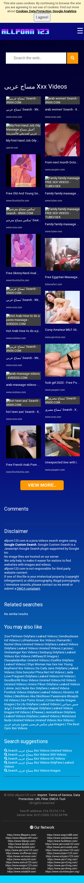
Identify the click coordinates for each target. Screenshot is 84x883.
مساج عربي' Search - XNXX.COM (27, 109)
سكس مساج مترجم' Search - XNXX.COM (33, 220)
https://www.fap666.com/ (21, 847)
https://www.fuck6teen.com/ (62, 841)
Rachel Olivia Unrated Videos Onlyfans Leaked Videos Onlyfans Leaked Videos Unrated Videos (41, 646)
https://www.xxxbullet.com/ (21, 859)
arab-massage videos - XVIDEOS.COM (32, 385)
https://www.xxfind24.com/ (21, 868)
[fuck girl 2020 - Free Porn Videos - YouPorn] (62, 376)
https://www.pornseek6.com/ (62, 847)
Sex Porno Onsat (32, 700)
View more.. (42, 485)
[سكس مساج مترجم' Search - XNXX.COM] (23, 213)
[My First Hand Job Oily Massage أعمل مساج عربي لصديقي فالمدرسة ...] (23, 133)
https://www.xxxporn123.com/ (21, 865)
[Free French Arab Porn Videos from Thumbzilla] (23, 457)
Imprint (42, 795)
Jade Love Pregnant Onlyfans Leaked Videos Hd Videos (39, 674)
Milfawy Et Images (44, 656)
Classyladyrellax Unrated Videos (26, 660)
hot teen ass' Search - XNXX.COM (29, 412)
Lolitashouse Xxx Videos (38, 640)
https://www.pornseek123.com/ (62, 844)
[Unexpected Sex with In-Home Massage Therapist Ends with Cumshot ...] (62, 455)
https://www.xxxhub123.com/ (22, 862)
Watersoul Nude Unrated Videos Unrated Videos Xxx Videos (40, 718)
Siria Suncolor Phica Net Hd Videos (40, 672)
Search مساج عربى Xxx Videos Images (33, 771)
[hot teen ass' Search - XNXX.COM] (23, 405)
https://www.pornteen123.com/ (62, 850)
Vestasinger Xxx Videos (20, 652)
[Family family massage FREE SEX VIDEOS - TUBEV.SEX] (62, 186)
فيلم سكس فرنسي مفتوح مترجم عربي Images (34, 724)
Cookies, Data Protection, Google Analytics (46, 11)
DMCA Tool (57, 799)
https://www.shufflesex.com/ (21, 853)
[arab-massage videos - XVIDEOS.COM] (23, 378)
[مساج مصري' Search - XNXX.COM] (62, 402)
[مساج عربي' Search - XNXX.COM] (23, 102)
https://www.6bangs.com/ (22, 841)
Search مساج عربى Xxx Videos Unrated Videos (39, 751)
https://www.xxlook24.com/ (21, 871)
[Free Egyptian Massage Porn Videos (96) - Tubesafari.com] (62, 270)
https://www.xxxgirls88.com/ (62, 834)
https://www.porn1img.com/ (62, 859)
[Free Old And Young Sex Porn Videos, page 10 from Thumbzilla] (23, 186)
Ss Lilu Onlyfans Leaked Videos (38, 704)
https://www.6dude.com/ (21, 844)
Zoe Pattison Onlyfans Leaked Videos (30, 636)
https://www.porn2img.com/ (62, 862)
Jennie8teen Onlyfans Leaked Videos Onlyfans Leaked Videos (40, 714)
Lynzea (67, 648)
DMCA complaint (28, 589)
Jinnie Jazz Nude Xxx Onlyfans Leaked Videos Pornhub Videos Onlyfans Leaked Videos (36, 690)
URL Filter (41, 799)
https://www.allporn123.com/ (62, 853)
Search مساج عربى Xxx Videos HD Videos (36, 759)
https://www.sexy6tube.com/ (62, 838)
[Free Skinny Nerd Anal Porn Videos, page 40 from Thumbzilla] (23, 266)
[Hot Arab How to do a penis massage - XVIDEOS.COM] (23, 324)
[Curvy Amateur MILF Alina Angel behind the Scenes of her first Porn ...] (62, 323)
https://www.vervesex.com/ (22, 856)
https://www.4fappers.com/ (21, 834)
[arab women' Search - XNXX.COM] (62, 102)
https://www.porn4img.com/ (62, 868)
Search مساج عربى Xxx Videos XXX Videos (36, 755)
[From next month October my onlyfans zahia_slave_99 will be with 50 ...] (62, 155)
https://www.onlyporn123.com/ (62, 856)
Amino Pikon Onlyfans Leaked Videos (54, 684)
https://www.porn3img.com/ (62, 865)
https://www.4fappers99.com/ (22, 838)
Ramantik (63, 640)
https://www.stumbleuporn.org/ (62, 871)
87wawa (37, 712)
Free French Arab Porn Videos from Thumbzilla (38, 465)
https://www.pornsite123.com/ (21, 850)
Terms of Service (60, 795)
